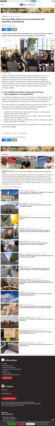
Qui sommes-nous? (7, 365)
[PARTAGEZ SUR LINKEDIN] (9, 29)
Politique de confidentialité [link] (41, 424)
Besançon (5, 16)
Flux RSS (5, 371)
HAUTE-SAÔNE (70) (23, 203)
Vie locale (18, 16)
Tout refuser (21, 424)
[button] (51, 1)
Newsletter (7, 378)
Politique (11, 16)
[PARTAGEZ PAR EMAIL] (12, 29)
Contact (5, 363)
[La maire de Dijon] (10, 195)
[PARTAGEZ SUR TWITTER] (6, 29)
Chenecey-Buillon (24, 342)
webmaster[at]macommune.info (9, 406)
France (21, 216)
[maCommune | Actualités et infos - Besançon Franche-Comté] (23, 4)
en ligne (13, 126)
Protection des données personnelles (12, 369)
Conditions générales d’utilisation (11, 374)
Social (45, 330)
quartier (15, 133)
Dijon (20, 190)
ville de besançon (23, 133)
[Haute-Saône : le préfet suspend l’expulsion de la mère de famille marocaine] (10, 208)
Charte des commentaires (9, 367)
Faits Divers (26, 190)
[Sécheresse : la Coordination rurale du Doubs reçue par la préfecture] (10, 322)
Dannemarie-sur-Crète (25, 330)
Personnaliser (30, 424)
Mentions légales (7, 372)
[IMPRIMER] (15, 29)
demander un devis (9, 398)
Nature (33, 228)
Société (37, 203)
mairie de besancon (7, 133)
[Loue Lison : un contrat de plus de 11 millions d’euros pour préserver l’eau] (10, 348)
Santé (38, 254)
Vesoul (21, 241)
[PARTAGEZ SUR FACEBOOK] (3, 29)
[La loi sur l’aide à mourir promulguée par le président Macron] (10, 221)
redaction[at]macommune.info (8, 391)
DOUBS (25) (22, 292)
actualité (28, 228)
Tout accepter (12, 424)
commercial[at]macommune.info (9, 394)
